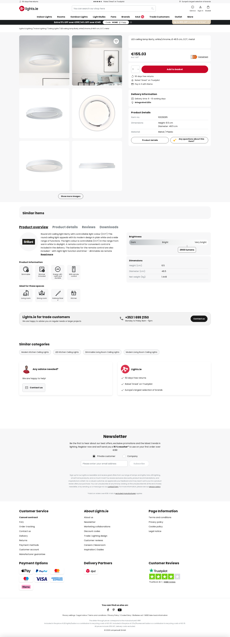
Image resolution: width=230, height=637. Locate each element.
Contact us (199, 318)
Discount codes (92, 531)
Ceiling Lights (53, 28)
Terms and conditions (160, 517)
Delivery (23, 535)
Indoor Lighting (40, 28)
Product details (65, 227)
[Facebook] (109, 610)
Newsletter (90, 522)
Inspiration (89, 549)
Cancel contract (28, 517)
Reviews (88, 227)
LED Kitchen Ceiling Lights (67, 352)
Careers (88, 545)
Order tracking (27, 526)
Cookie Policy (126, 615)
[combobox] (114, 8)
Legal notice (155, 531)
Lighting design (99, 535)
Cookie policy (156, 526)
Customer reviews (93, 540)
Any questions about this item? (191, 140)
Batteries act (138, 615)
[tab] (33, 227)
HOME (116, 22)
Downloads (109, 227)
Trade (87, 535)
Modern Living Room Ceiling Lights (141, 352)
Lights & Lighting (25, 28)
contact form (113, 487)
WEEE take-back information (156, 615)
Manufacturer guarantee (32, 554)
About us (88, 517)
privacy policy (155, 487)
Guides (100, 549)
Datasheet (203, 57)
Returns (23, 540)
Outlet (178, 16)
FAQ (21, 522)
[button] (44, 113)
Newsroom (100, 545)
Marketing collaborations (97, 526)
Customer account (29, 549)
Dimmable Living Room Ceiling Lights (102, 352)
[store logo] (28, 8)
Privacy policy (156, 522)
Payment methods (29, 545)
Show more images (70, 196)
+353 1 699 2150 (137, 317)
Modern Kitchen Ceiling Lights (35, 352)
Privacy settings (69, 615)
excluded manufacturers (125, 493)
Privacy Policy (113, 615)
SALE (137, 16)
